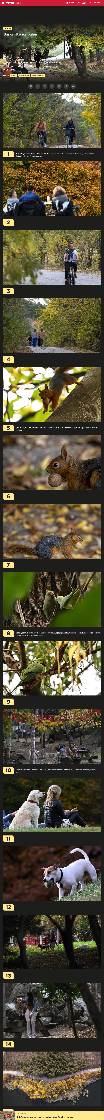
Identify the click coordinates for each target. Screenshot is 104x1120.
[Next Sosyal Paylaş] (30, 86)
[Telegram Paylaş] (59, 86)
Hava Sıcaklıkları (38, 75)
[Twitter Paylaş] (44, 86)
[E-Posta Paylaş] (73, 86)
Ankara (13, 75)
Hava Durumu (24, 75)
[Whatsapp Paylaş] (66, 86)
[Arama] (79, 3)
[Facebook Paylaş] (37, 86)
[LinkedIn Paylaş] (52, 86)
